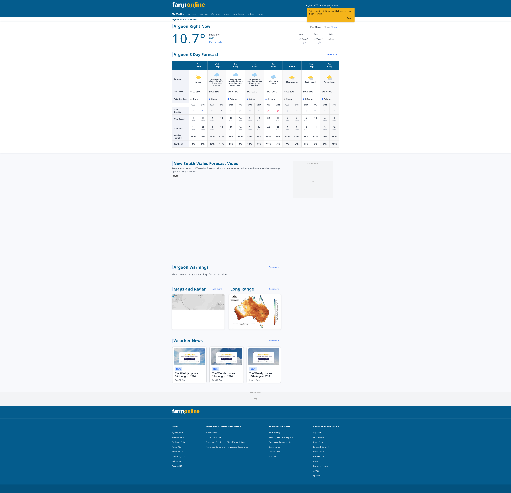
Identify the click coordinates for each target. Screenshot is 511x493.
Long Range (238, 14)
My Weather (178, 14)
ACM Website (211, 432)
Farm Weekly (274, 432)
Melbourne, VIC (179, 437)
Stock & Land (274, 451)
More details (215, 42)
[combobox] (335, 27)
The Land (273, 456)
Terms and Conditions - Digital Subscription (225, 442)
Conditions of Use (213, 437)
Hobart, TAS (177, 461)
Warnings (216, 14)
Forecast (203, 14)
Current (192, 14)
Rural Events (318, 442)
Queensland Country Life (280, 442)
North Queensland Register (281, 437)
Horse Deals (318, 451)
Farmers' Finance (320, 466)
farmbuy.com (319, 437)
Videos (251, 14)
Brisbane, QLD (178, 442)
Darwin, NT (177, 466)
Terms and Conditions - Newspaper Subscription (227, 447)
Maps (226, 14)
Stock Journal (274, 447)
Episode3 (317, 475)
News (260, 14)
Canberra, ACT (178, 456)
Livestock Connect (321, 447)
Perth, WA (176, 447)
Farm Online (318, 456)
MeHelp (316, 461)
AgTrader (317, 432)
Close (349, 18)
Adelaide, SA (177, 451)
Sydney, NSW (178, 432)
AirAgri (316, 471)
